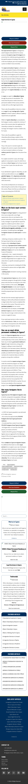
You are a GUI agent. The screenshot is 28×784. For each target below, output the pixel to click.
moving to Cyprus (5, 469)
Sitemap (3, 763)
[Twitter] (9, 773)
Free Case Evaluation (14, 43)
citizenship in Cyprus (18, 96)
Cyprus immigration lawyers (7, 466)
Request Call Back (14, 38)
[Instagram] (14, 773)
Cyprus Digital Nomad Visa (14, 717)
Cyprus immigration (10, 464)
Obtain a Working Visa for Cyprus (11, 633)
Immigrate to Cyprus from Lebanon (14, 719)
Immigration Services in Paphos (11, 640)
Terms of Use (4, 761)
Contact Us (14, 736)
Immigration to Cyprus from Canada (14, 702)
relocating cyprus (14, 469)
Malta (14, 321)
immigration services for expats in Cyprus (9, 468)
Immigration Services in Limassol (11, 636)
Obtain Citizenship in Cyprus (10, 629)
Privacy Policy (4, 759)
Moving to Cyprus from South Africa (14, 729)
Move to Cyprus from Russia (14, 704)
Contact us (14, 538)
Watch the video (14, 559)
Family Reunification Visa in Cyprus (14, 712)
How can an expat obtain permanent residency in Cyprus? (14, 201)
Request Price (14, 47)
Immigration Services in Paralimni (11, 644)
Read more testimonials (14, 608)
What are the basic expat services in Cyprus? (13, 198)
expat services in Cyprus (18, 466)
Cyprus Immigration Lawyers (10, 625)
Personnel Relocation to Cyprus (14, 709)
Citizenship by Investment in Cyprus (12, 618)
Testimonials (4, 764)
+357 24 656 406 (23, 4)
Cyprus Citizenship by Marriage (14, 721)
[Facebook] (4, 773)
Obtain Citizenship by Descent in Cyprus (13, 622)
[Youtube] (23, 773)
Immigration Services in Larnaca (11, 647)
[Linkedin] (19, 773)
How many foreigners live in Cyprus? (11, 203)
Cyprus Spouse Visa (14, 714)
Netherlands (8, 321)
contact (7, 442)
